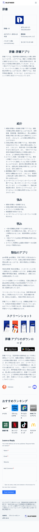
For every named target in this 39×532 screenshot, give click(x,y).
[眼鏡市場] (5, 425)
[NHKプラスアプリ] (33, 408)
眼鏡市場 (5, 430)
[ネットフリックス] (15, 425)
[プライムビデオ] (15, 408)
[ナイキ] (5, 408)
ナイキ (4, 413)
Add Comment (9, 468)
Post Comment (9, 492)
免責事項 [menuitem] (4, 515)
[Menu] (36, 3)
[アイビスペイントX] (24, 408)
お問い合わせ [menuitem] (5, 518)
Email (6, 456)
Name (6, 450)
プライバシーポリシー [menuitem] (14, 515)
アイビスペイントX (24, 416)
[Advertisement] (19, 98)
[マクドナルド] (33, 425)
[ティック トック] (24, 425)
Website (6, 462)
